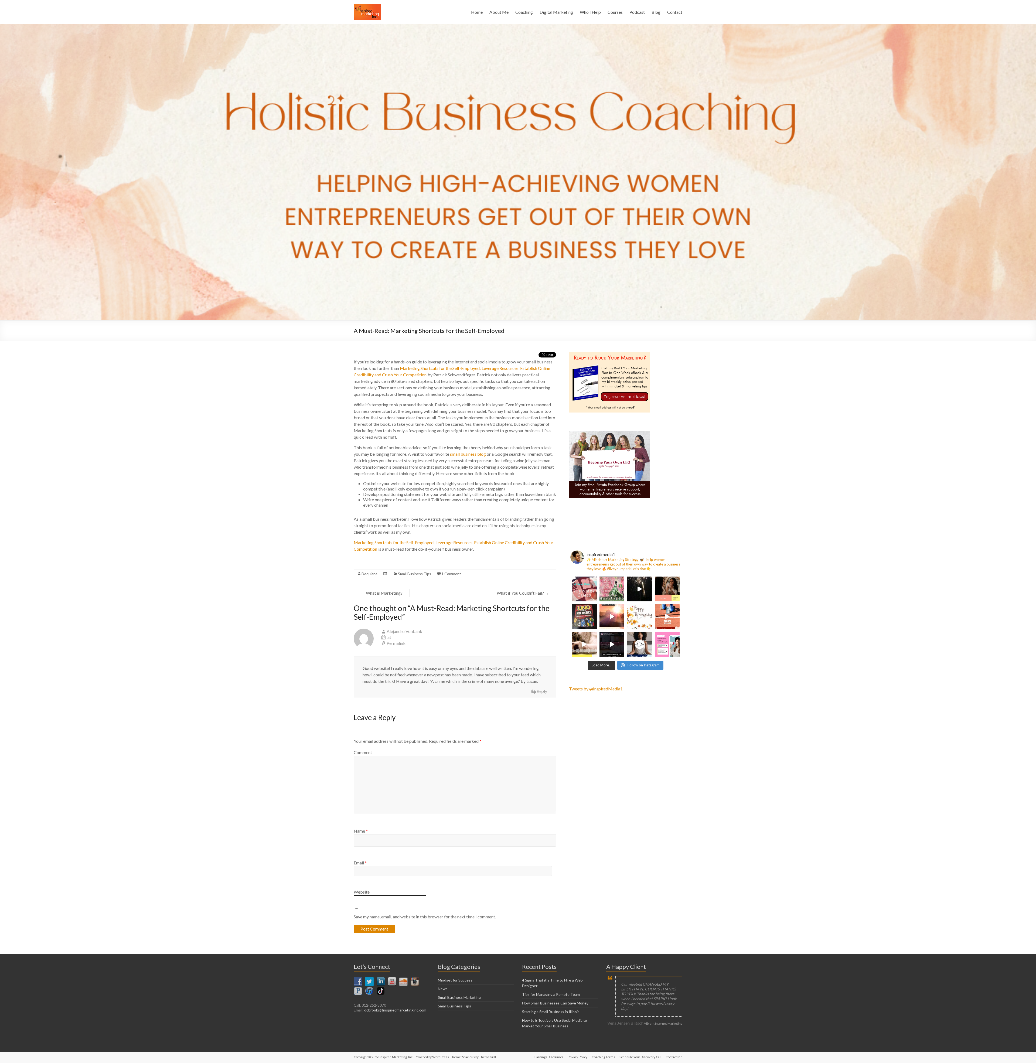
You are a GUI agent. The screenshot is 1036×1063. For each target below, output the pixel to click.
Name (361, 830)
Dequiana (369, 573)
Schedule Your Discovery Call (640, 1057)
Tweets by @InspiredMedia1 (596, 688)
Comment (363, 752)
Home (477, 12)
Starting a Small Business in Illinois (551, 1011)
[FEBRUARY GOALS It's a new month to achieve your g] (584, 589)
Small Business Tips (414, 573)
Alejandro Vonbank (404, 631)
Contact (674, 12)
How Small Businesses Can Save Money (555, 1003)
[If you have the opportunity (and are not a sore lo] (584, 616)
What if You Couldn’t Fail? (523, 592)
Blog (656, 12)
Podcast (637, 12)
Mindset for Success (455, 980)
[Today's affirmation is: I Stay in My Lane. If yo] (667, 616)
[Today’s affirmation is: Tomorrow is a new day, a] (612, 616)
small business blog (468, 453)
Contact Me (674, 1057)
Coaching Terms (603, 1057)
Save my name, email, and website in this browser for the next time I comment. (425, 916)
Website (362, 891)
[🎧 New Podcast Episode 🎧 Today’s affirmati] (667, 589)
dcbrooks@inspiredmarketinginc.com (395, 1010)
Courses (615, 12)
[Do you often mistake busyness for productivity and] (612, 644)
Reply (542, 691)
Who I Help (590, 12)
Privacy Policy (577, 1057)
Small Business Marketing (459, 997)
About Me (499, 12)
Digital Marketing (556, 12)
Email (360, 862)
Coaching (524, 12)
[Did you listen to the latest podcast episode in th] (667, 644)
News (443, 988)
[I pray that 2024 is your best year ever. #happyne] (639, 589)
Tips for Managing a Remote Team (551, 994)
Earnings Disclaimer (548, 1057)
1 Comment (451, 573)
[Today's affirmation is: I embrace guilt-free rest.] (584, 644)
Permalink (396, 643)
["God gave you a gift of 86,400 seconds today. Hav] (639, 616)
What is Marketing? (382, 592)
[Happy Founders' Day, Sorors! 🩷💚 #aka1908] (612, 589)
